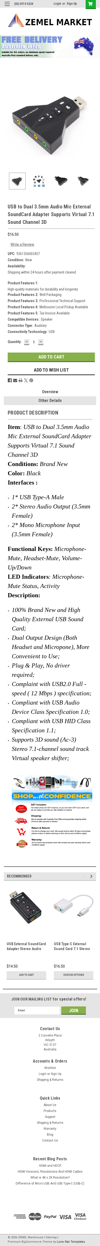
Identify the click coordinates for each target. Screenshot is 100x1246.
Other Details (50, 400)
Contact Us (50, 1140)
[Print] (20, 380)
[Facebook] (10, 380)
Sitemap (51, 1237)
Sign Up (72, 3)
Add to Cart (26, 974)
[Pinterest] (31, 380)
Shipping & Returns (50, 1080)
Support (50, 1117)
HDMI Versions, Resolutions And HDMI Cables (50, 1171)
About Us (50, 1105)
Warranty (50, 1128)
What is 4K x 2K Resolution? (50, 1177)
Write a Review (22, 244)
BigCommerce (32, 1241)
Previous (8, 122)
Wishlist (50, 1068)
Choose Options (73, 974)
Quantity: (15, 342)
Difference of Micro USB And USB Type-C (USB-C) (50, 1183)
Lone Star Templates (71, 1241)
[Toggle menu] (7, 7)
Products (50, 1111)
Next (92, 122)
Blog (50, 1134)
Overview (50, 391)
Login (57, 3)
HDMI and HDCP (50, 1166)
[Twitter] (26, 380)
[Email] (15, 380)
